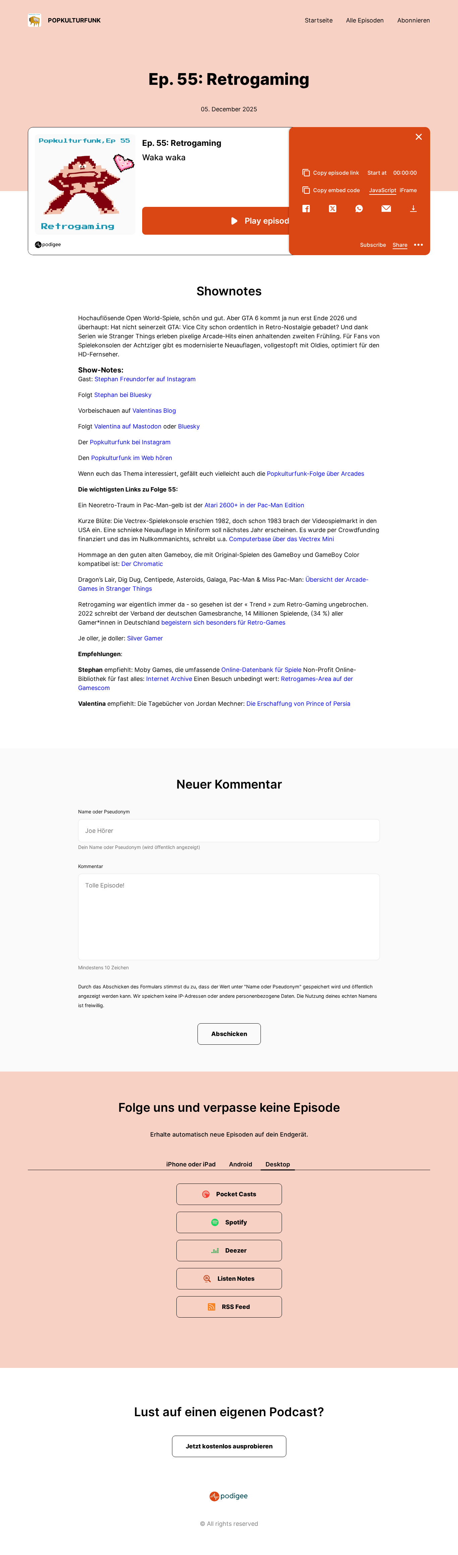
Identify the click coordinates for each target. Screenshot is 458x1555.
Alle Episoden (365, 20)
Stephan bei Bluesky (123, 394)
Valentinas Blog (154, 410)
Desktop (278, 1164)
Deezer (236, 1250)
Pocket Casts (236, 1194)
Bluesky (189, 426)
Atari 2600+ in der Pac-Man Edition (254, 505)
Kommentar (90, 866)
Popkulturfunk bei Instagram (130, 442)
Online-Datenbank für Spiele (261, 669)
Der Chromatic (142, 563)
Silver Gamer (145, 638)
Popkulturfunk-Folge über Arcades (315, 473)
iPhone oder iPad (191, 1164)
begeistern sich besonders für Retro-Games (223, 622)
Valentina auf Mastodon (128, 426)
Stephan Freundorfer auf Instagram (145, 379)
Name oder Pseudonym (104, 811)
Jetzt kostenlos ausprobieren (229, 1446)
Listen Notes (236, 1278)
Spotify (236, 1222)
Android (240, 1164)
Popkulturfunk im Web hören (131, 457)
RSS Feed (236, 1306)
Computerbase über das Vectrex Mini (281, 538)
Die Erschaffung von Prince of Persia (298, 703)
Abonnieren (413, 20)
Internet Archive (169, 678)
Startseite (319, 20)
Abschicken (229, 1033)
